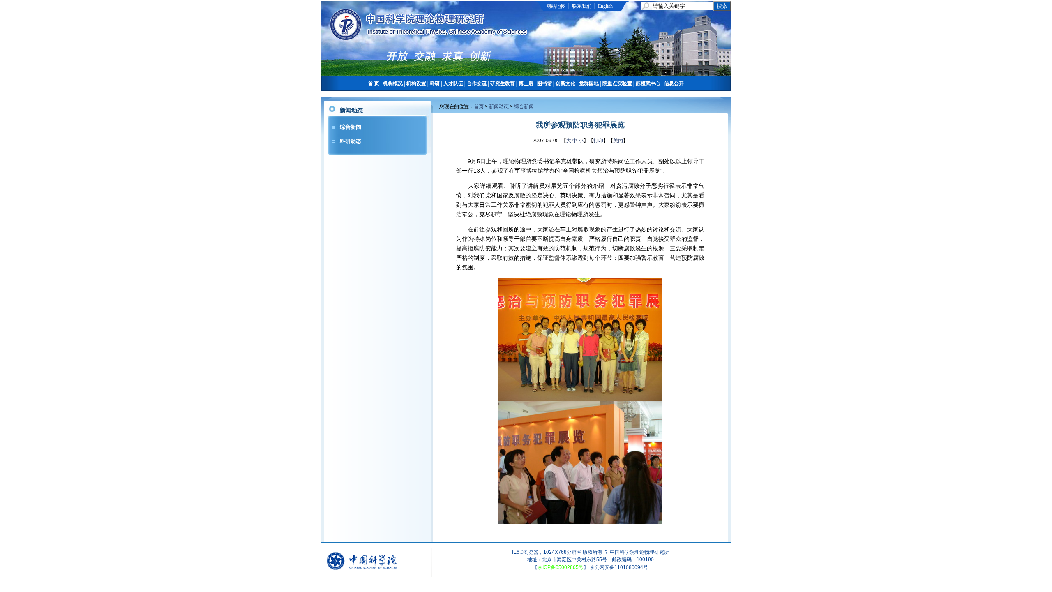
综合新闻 (350, 127)
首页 (479, 106)
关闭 (618, 140)
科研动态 (350, 141)
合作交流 (477, 83)
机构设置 (416, 83)
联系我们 (582, 6)
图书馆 (544, 83)
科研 (435, 83)
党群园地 (589, 83)
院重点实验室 (617, 83)
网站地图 (556, 6)
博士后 (526, 83)
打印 (598, 140)
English (605, 6)
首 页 (373, 83)
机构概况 (393, 83)
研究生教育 (502, 83)
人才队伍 (453, 83)
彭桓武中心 (648, 83)
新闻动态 (499, 106)
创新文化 (565, 83)
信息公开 (674, 83)
